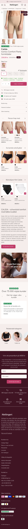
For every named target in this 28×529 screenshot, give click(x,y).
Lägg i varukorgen (18, 84)
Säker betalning (5, 111)
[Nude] (1, 135)
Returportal (4, 448)
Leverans (3, 450)
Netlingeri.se (7, 524)
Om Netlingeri (4, 452)
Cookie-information (6, 463)
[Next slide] (26, 296)
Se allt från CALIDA (8, 246)
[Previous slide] (2, 296)
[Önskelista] (22, 5)
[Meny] (2, 5)
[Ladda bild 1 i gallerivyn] (14, 25)
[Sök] (5, 5)
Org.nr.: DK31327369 (6, 485)
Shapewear (18, 8)
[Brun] (19, 135)
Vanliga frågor (4, 443)
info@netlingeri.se (5, 478)
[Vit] (3, 164)
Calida (24, 8)
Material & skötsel (5, 107)
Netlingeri (3, 475)
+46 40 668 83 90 (6, 483)
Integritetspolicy (5, 465)
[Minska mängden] (2, 84)
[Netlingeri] (14, 5)
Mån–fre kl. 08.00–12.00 (7, 480)
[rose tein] (3, 65)
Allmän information (6, 460)
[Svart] (17, 135)
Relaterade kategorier (14, 328)
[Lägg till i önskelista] (2, 12)
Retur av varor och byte (7, 445)
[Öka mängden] (8, 84)
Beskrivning (4, 103)
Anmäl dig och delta (14, 381)
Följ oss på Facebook (6, 433)
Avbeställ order (5, 468)
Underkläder (11, 8)
